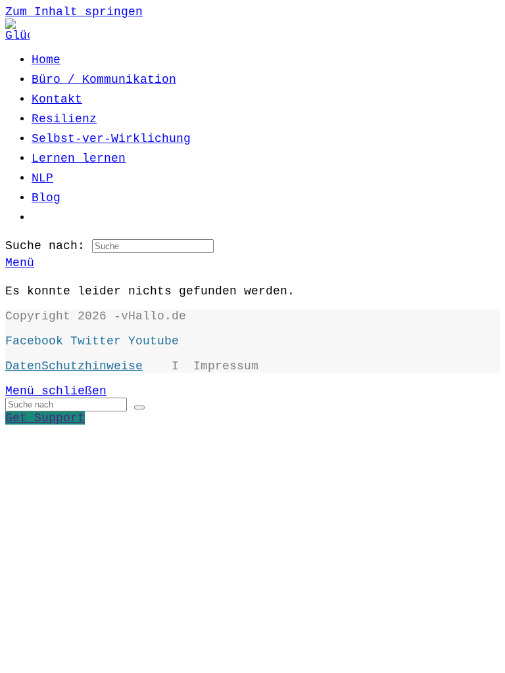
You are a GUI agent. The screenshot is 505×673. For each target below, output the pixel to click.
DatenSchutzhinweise (74, 366)
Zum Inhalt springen (74, 11)
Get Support (45, 418)
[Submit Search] (139, 407)
